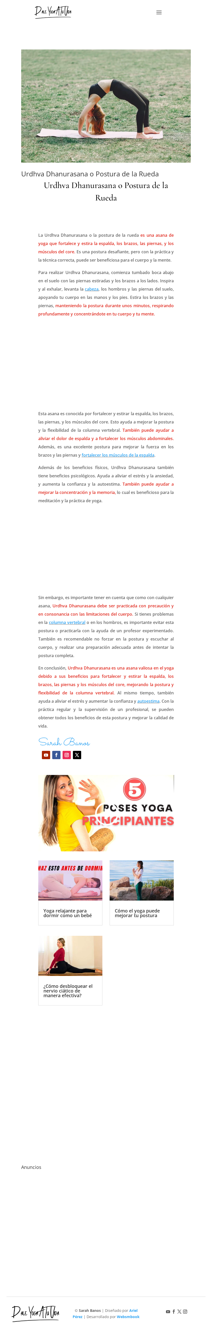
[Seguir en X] (77, 755)
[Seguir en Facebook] (56, 755)
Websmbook (128, 1316)
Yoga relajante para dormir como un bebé (67, 913)
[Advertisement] (106, 365)
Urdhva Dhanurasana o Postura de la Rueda (90, 173)
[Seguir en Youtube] (46, 755)
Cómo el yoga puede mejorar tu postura (137, 913)
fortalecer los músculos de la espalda (118, 455)
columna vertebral (67, 622)
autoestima (148, 701)
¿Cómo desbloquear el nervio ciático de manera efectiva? (68, 990)
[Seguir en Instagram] (67, 755)
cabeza (92, 289)
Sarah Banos (63, 743)
